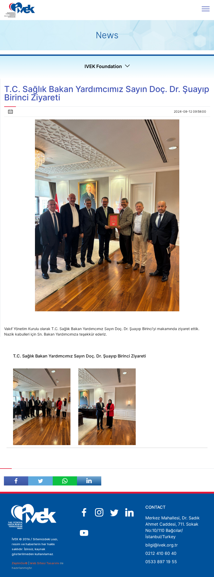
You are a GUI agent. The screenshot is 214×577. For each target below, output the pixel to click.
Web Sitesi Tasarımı (45, 563)
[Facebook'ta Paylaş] (16, 480)
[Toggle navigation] (206, 8)
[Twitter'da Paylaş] (40, 480)
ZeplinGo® (20, 563)
